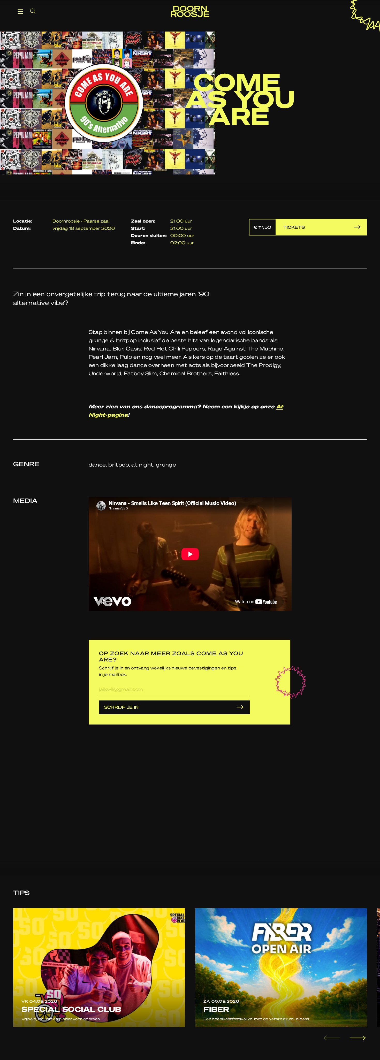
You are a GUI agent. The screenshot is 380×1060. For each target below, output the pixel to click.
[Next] (357, 1038)
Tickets (279, 227)
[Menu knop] (20, 11)
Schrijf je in (121, 707)
